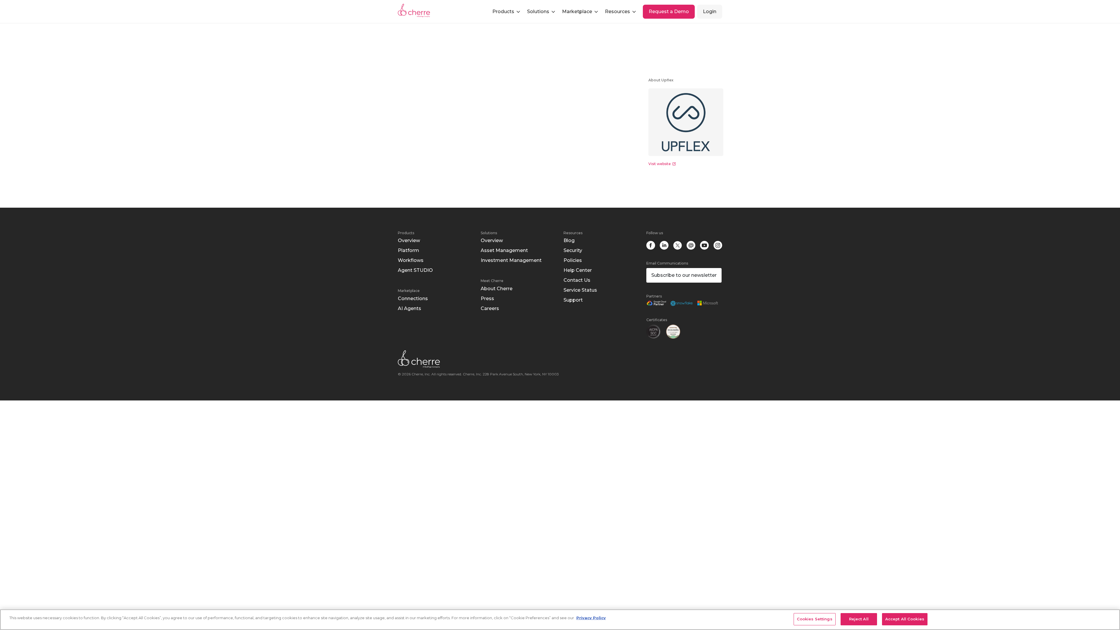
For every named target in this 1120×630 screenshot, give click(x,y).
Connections (413, 298)
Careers (490, 308)
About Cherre (496, 288)
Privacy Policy (591, 617)
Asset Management (504, 250)
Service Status (580, 290)
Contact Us (577, 280)
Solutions (489, 233)
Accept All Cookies (904, 619)
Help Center (578, 270)
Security (573, 250)
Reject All (859, 619)
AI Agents (409, 308)
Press (487, 298)
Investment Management (511, 260)
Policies (573, 260)
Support (573, 300)
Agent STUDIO (415, 270)
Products (406, 233)
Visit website (659, 164)
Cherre (418, 10)
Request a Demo (669, 11)
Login (709, 11)
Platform (408, 250)
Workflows (411, 260)
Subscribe (684, 275)
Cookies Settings (814, 619)
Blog (569, 240)
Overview (409, 240)
